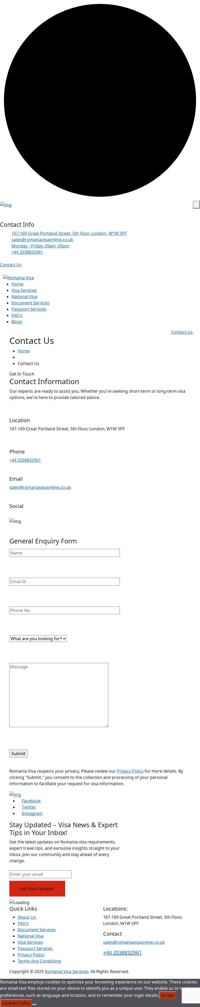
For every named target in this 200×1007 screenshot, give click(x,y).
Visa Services (24, 290)
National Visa (24, 296)
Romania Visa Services (67, 971)
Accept (167, 995)
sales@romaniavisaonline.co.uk (40, 487)
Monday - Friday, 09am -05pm (40, 246)
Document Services (30, 303)
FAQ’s (16, 315)
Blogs (16, 322)
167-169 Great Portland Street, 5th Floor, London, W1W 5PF (69, 233)
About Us (27, 917)
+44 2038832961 (27, 252)
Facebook (31, 801)
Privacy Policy (130, 771)
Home (17, 284)
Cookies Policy (16, 1003)
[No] (34, 1004)
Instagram (32, 813)
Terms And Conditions (39, 961)
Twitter (29, 807)
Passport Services (28, 309)
